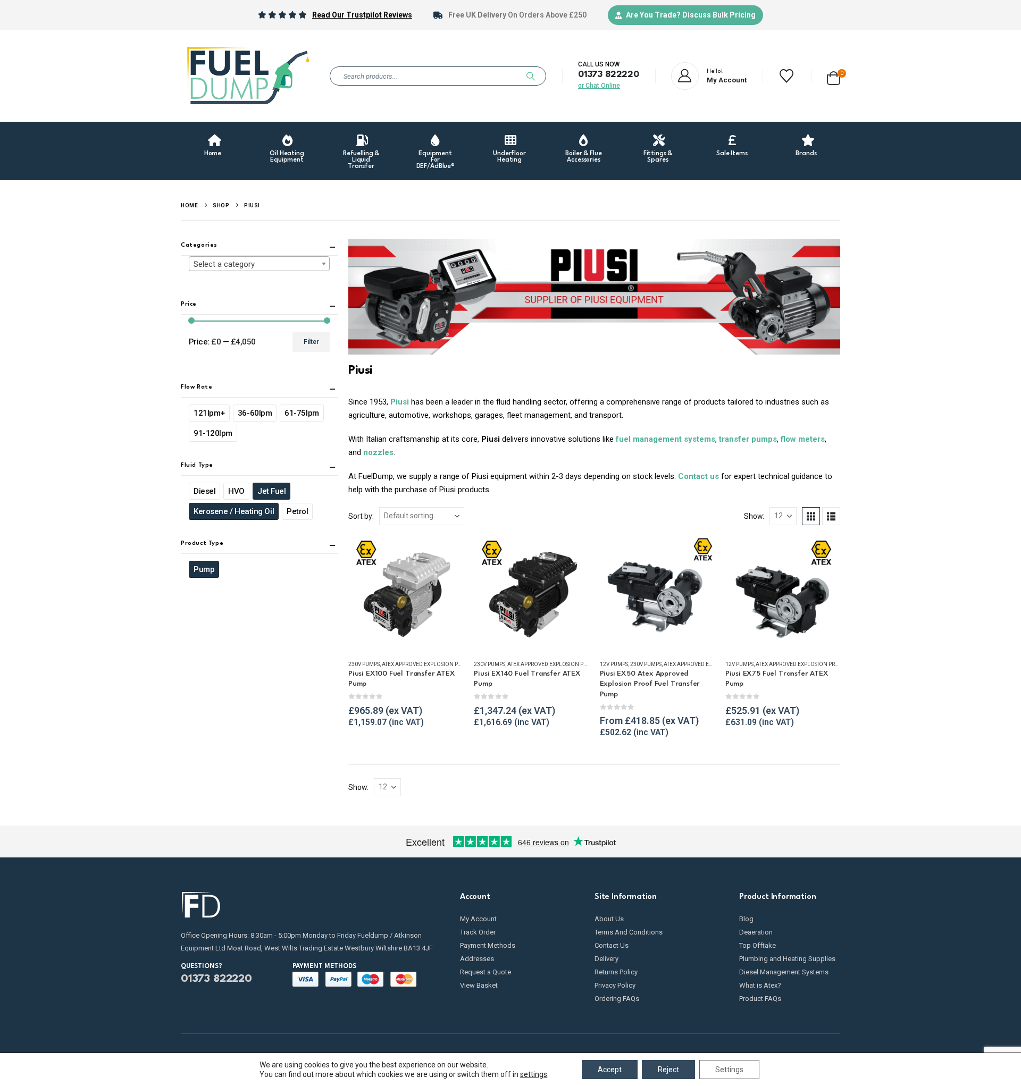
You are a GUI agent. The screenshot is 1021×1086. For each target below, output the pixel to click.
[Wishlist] (787, 76)
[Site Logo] (247, 76)
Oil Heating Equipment (287, 156)
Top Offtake (757, 945)
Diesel (204, 491)
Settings (729, 1069)
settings (533, 1074)
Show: (754, 516)
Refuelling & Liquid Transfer (361, 160)
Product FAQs (760, 999)
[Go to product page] (405, 593)
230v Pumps (364, 664)
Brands (806, 153)
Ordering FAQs (617, 999)
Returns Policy (616, 972)
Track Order (478, 932)
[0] (833, 76)
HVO (236, 491)
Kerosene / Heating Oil (234, 512)
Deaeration (756, 932)
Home (212, 153)
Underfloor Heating (509, 156)
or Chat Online (599, 85)
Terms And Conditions (629, 932)
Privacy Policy (615, 985)
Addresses (477, 959)
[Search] (531, 76)
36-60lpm (255, 413)
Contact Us (612, 945)
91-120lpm (213, 434)
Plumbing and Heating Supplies (787, 959)
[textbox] (259, 264)
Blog (746, 919)
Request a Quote (485, 972)
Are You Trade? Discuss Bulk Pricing (691, 15)
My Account (478, 919)
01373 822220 (608, 74)
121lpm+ (209, 413)
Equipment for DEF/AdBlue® (435, 160)
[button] (811, 516)
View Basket (479, 985)
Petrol (297, 512)
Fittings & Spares (658, 156)
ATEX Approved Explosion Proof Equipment (443, 664)
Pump (204, 570)
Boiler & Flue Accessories (583, 156)
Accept (610, 1069)
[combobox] (259, 264)
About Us (609, 919)
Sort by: (361, 516)
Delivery (606, 959)
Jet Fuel (271, 491)
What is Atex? (760, 985)
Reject (668, 1069)
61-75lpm (301, 413)
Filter (311, 342)
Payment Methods (487, 945)
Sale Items (732, 153)
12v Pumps (614, 664)
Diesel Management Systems (783, 972)
